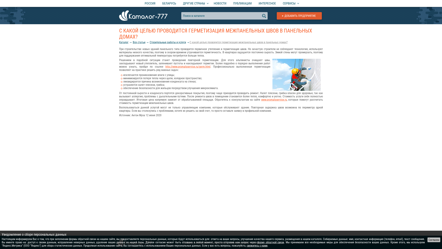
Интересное (267, 3)
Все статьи (139, 42)
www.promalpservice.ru (274, 99)
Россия (150, 3)
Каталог (123, 42)
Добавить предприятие (300, 15)
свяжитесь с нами (257, 245)
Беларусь (169, 3)
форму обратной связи (270, 242)
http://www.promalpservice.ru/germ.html (187, 66)
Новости (220, 3)
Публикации (242, 3)
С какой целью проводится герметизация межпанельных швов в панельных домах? (239, 42)
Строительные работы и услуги (168, 42)
